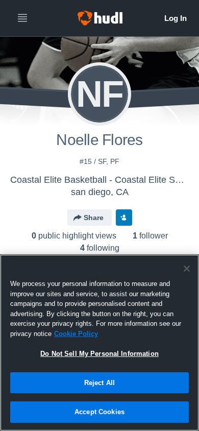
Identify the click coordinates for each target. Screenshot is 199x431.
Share (94, 217)
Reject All (99, 383)
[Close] (187, 268)
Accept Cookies (99, 412)
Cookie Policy (76, 334)
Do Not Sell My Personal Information (99, 353)
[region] (99, 342)
